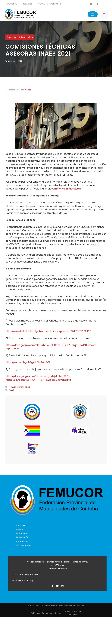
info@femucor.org (24, 580)
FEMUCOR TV (11, 4)
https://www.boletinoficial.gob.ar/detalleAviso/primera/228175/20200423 (48, 331)
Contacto (55, 4)
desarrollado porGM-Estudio (73, 613)
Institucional (22, 541)
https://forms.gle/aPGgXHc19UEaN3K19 (28, 362)
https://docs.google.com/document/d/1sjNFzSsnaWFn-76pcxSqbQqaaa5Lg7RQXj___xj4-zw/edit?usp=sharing (38, 378)
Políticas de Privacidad (41, 613)
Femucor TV (22, 537)
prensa (41, 4)
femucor (12, 37)
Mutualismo (22, 533)
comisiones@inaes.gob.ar (66, 188)
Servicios (27, 4)
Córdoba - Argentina (57, 568)
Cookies (58, 613)
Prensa (19, 529)
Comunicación (23, 545)
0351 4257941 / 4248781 (26, 574)
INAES (11, 390)
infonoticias (26, 37)
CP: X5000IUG (57, 565)
